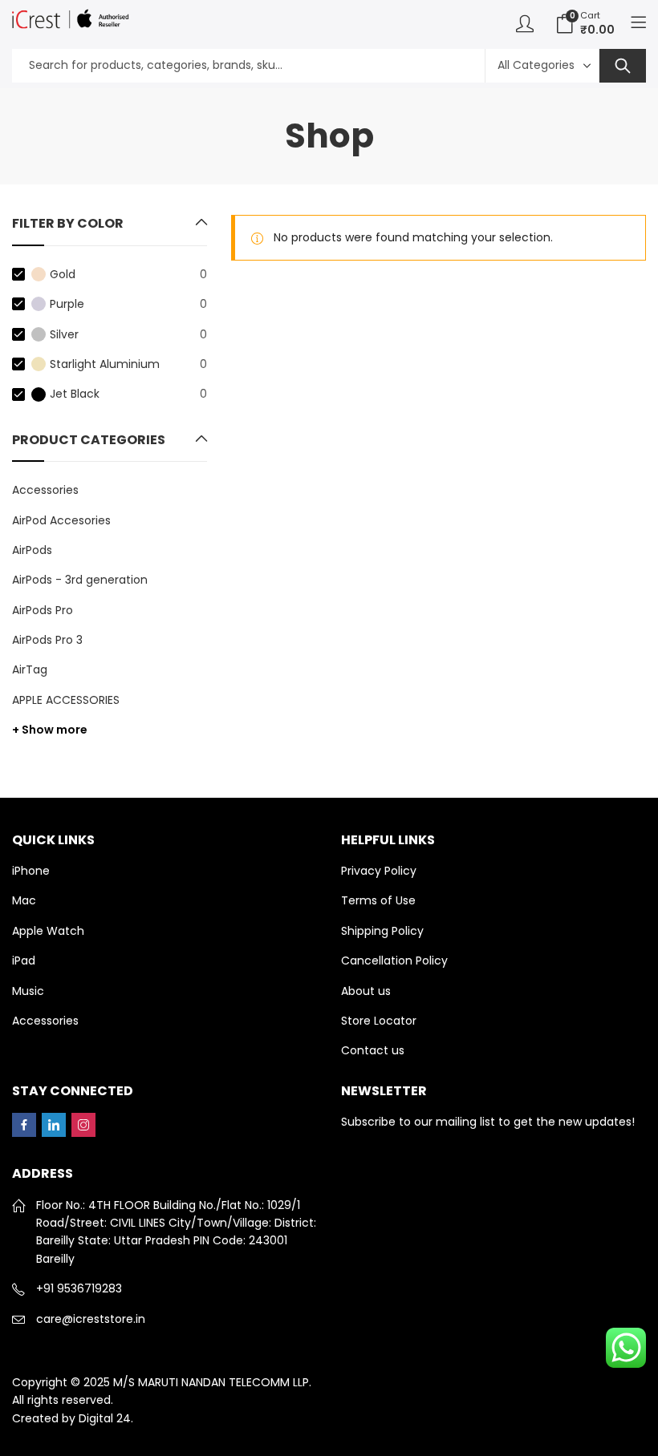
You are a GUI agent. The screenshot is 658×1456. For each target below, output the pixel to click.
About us (366, 991)
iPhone (31, 871)
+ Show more (49, 730)
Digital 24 (105, 1418)
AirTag (29, 669)
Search (622, 66)
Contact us (372, 1050)
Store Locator (378, 1021)
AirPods (32, 550)
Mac (24, 900)
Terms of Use (378, 900)
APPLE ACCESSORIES (66, 700)
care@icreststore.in (90, 1319)
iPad (23, 960)
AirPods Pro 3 (47, 640)
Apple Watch (48, 931)
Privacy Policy (378, 871)
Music (28, 991)
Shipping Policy (382, 931)
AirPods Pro (42, 610)
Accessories (45, 490)
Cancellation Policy (394, 960)
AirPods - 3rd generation (80, 580)
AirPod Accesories (61, 520)
